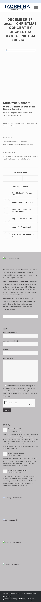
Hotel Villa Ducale (9, 159)
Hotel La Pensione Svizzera (12, 156)
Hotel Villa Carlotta (23, 159)
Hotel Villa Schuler (30, 156)
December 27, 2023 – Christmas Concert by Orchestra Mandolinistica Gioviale (20, 29)
